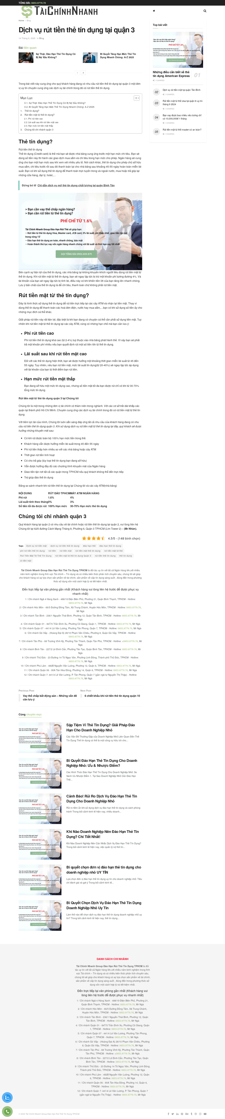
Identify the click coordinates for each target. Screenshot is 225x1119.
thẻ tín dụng (125, 555)
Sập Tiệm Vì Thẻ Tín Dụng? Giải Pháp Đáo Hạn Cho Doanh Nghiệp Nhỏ (100, 727)
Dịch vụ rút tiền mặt (36, 545)
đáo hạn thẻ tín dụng (110, 545)
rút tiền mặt (66, 550)
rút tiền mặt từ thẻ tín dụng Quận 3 (73, 555)
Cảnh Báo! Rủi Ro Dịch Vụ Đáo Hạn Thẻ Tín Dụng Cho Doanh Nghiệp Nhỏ (101, 798)
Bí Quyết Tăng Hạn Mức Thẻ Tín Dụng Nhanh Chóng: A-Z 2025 (118, 55)
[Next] (83, 72)
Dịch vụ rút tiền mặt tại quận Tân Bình (181, 89)
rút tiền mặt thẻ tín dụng (87, 550)
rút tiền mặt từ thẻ (113, 550)
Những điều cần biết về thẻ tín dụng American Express (171, 74)
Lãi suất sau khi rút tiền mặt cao (43, 122)
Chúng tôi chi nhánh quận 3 (39, 129)
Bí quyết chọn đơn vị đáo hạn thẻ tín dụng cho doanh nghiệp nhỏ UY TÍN (103, 869)
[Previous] (77, 72)
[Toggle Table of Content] (135, 98)
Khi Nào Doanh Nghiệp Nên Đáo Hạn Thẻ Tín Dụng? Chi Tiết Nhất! (102, 834)
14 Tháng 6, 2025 (27, 38)
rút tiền (52, 550)
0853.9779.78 (38, 2)
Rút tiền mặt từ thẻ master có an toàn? (182, 129)
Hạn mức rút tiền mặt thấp (40, 125)
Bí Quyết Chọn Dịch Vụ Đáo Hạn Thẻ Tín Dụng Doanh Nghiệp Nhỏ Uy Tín (103, 905)
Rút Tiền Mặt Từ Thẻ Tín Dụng (36, 555)
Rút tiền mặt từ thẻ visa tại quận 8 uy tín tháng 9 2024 (182, 102)
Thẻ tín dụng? (32, 110)
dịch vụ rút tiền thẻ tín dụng (65, 545)
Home (21, 20)
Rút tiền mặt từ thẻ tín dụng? (40, 114)
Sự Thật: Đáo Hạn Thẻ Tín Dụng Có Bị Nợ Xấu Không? (56, 55)
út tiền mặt (25, 560)
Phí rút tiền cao (35, 118)
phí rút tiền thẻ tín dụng (32, 550)
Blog (29, 20)
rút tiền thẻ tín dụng (105, 555)
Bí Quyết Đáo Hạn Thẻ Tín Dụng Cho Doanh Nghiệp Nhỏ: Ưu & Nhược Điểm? (101, 763)
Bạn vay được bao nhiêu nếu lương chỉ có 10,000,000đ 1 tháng (182, 117)
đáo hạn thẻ (89, 545)
